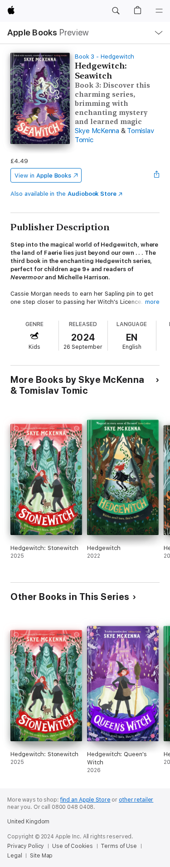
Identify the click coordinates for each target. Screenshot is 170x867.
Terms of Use (119, 846)
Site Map (41, 855)
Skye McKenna (97, 131)
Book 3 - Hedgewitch (104, 56)
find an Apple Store (85, 800)
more (152, 301)
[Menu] (159, 11)
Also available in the (63, 193)
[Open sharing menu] (157, 175)
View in (43, 175)
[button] (115, 11)
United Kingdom (28, 821)
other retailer (136, 800)
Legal (14, 855)
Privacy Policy (25, 846)
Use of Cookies (72, 846)
